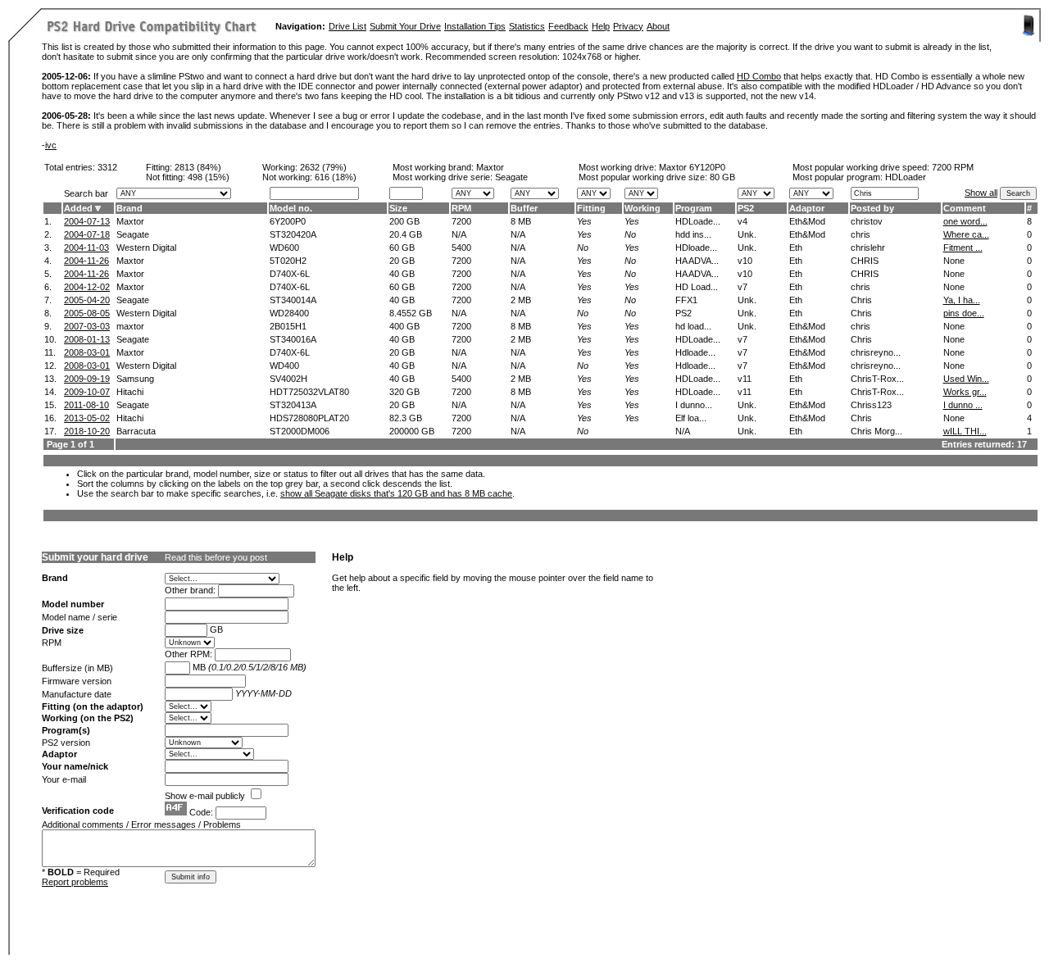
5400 (461, 247)
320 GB (404, 392)
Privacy (628, 26)
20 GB (402, 261)
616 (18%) (335, 177)
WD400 (284, 365)
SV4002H (288, 379)
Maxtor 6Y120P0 (692, 167)
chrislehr (868, 247)
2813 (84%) (198, 167)
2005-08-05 (87, 313)
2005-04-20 (87, 300)
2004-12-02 (87, 287)
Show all (981, 193)
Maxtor (490, 167)
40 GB (402, 274)
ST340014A (293, 300)
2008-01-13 (87, 339)
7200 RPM (953, 167)
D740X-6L (290, 274)
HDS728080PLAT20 (309, 418)
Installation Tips (475, 26)
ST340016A (293, 339)
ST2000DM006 (299, 431)
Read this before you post (216, 557)
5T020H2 (288, 261)
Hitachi (129, 392)
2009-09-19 (87, 379)
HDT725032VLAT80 (309, 392)
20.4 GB (405, 234)
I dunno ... (963, 405)
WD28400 (289, 313)
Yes (584, 221)
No (630, 234)
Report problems (75, 882)
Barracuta (136, 431)
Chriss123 (871, 405)
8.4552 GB (410, 313)
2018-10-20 (87, 431)
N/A (459, 234)
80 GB (722, 177)
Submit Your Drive (405, 26)
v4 (742, 221)
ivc (51, 145)
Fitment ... (963, 247)
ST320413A (293, 405)
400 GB (404, 326)
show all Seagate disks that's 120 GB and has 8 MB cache (396, 493)
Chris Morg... (876, 431)
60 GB (402, 247)
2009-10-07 (87, 392)
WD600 (284, 247)
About (658, 26)
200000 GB (411, 431)
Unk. (747, 234)
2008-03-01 (87, 352)
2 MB (521, 300)
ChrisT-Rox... (877, 379)
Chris (861, 300)
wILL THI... (965, 431)
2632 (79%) (323, 167)
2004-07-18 (87, 234)
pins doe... (963, 313)
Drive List (347, 26)
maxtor (130, 326)
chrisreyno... (876, 352)
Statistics (527, 26)
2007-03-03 (87, 326)
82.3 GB (405, 418)
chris (860, 234)
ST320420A (293, 234)
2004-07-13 (87, 221)
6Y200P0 (288, 221)
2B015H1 (288, 326)
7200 (461, 221)
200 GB (404, 221)
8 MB (521, 221)
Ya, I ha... (961, 300)
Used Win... (966, 379)
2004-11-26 (86, 261)
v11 (745, 379)
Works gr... (965, 392)
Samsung (135, 379)
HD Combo (759, 76)
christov (867, 221)
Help (601, 26)
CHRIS (865, 261)
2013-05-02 (87, 418)
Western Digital (146, 247)
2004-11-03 (86, 247)
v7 (742, 287)
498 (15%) (208, 177)
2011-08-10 (86, 405)
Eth (795, 247)
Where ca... (966, 234)
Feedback (568, 26)
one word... (965, 221)
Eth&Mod (807, 221)
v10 (745, 261)
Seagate (132, 234)
